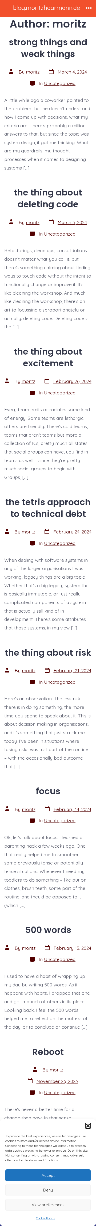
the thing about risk (48, 653)
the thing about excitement (48, 357)
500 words (48, 930)
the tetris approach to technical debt (48, 508)
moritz (32, 72)
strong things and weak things (48, 48)
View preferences (48, 1204)
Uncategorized (59, 83)
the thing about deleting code (48, 198)
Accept (48, 1175)
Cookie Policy (45, 1218)
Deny (48, 1190)
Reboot (48, 1052)
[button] (88, 1125)
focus (48, 791)
